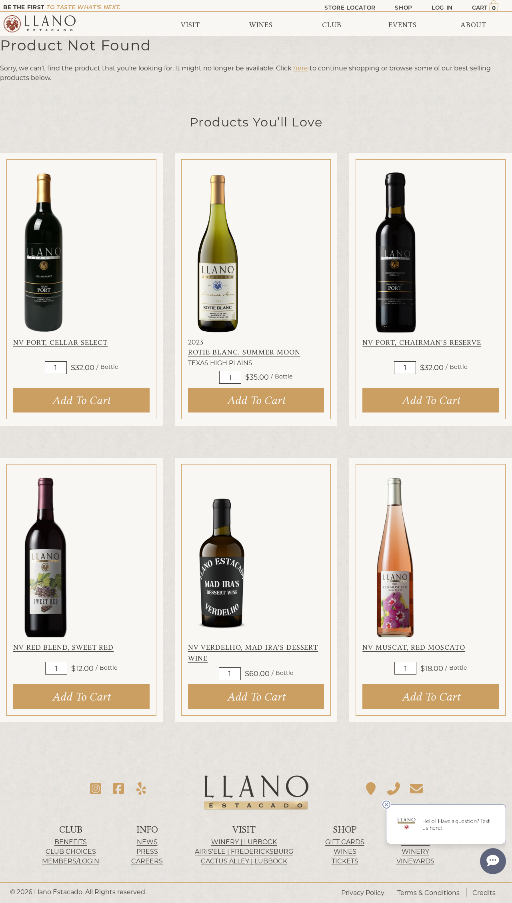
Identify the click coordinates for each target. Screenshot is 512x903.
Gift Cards (344, 841)
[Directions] (371, 788)
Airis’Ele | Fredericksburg (244, 851)
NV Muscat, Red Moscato (413, 647)
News (147, 841)
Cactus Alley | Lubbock (244, 861)
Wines (345, 851)
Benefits (70, 841)
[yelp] (141, 788)
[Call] (393, 788)
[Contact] (416, 788)
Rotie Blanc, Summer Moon (244, 352)
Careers (147, 861)
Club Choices (71, 851)
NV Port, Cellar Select (60, 342)
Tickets (345, 861)
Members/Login (70, 861)
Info (147, 829)
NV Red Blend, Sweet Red (63, 647)
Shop (345, 829)
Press (147, 851)
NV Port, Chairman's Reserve (421, 342)
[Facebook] (118, 788)
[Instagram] (95, 788)
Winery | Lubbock (244, 841)
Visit (244, 829)
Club (70, 829)
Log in (442, 7)
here (300, 68)
